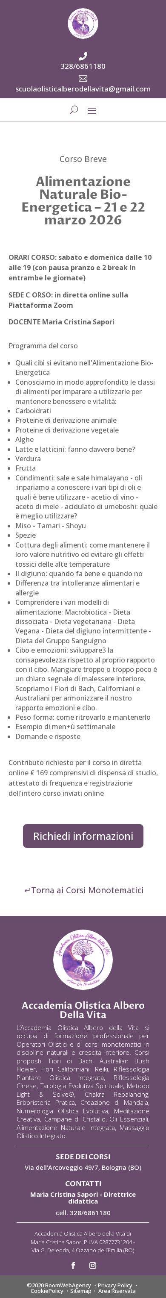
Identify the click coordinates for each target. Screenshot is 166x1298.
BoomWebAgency (68, 1285)
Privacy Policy (115, 1285)
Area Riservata (117, 1291)
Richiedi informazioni (83, 836)
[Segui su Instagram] (93, 1265)
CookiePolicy (47, 1291)
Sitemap (81, 1291)
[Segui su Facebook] (73, 1265)
